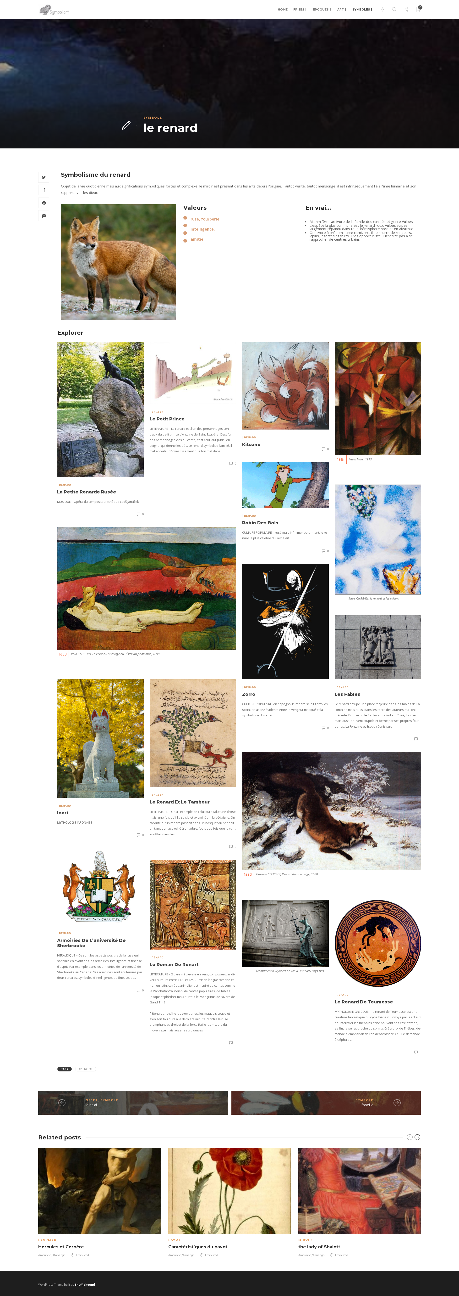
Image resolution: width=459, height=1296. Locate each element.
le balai (91, 1105)
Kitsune (251, 444)
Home (283, 9)
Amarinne (44, 1255)
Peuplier (47, 1239)
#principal (86, 1069)
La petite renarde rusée (86, 492)
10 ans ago (58, 1255)
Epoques (320, 9)
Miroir (305, 1239)
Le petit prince (167, 419)
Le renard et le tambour (180, 802)
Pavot (174, 1239)
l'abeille (367, 1105)
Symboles (361, 9)
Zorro (248, 694)
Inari (62, 812)
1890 (63, 654)
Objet (92, 1100)
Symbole (152, 117)
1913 (340, 459)
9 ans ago (188, 1255)
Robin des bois (260, 523)
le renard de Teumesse (364, 1002)
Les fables (347, 694)
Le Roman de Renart (174, 964)
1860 (248, 874)
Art (340, 9)
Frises (298, 9)
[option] (100, 1201)
